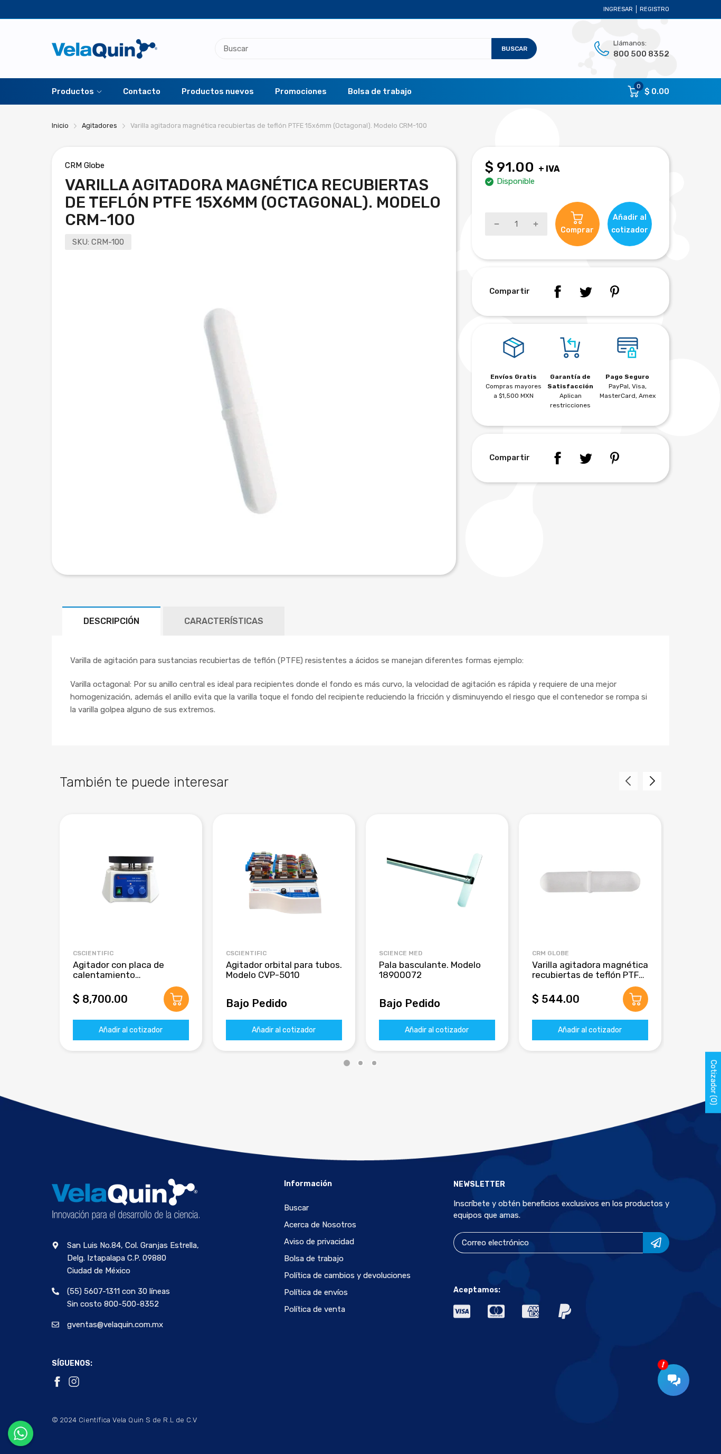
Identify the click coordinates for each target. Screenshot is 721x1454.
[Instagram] (74, 1381)
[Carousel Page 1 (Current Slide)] (347, 1063)
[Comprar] (176, 999)
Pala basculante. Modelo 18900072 (430, 969)
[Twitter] (586, 291)
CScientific (93, 953)
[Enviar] (656, 1242)
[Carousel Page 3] (374, 1063)
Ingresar (618, 9)
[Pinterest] (614, 291)
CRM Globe (85, 165)
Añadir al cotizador (131, 1030)
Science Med (400, 953)
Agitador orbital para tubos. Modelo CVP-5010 (284, 969)
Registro (654, 9)
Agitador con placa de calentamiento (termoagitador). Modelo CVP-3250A (124, 979)
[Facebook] (557, 291)
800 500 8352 (641, 54)
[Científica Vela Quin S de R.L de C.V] (104, 49)
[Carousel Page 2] (360, 1063)
